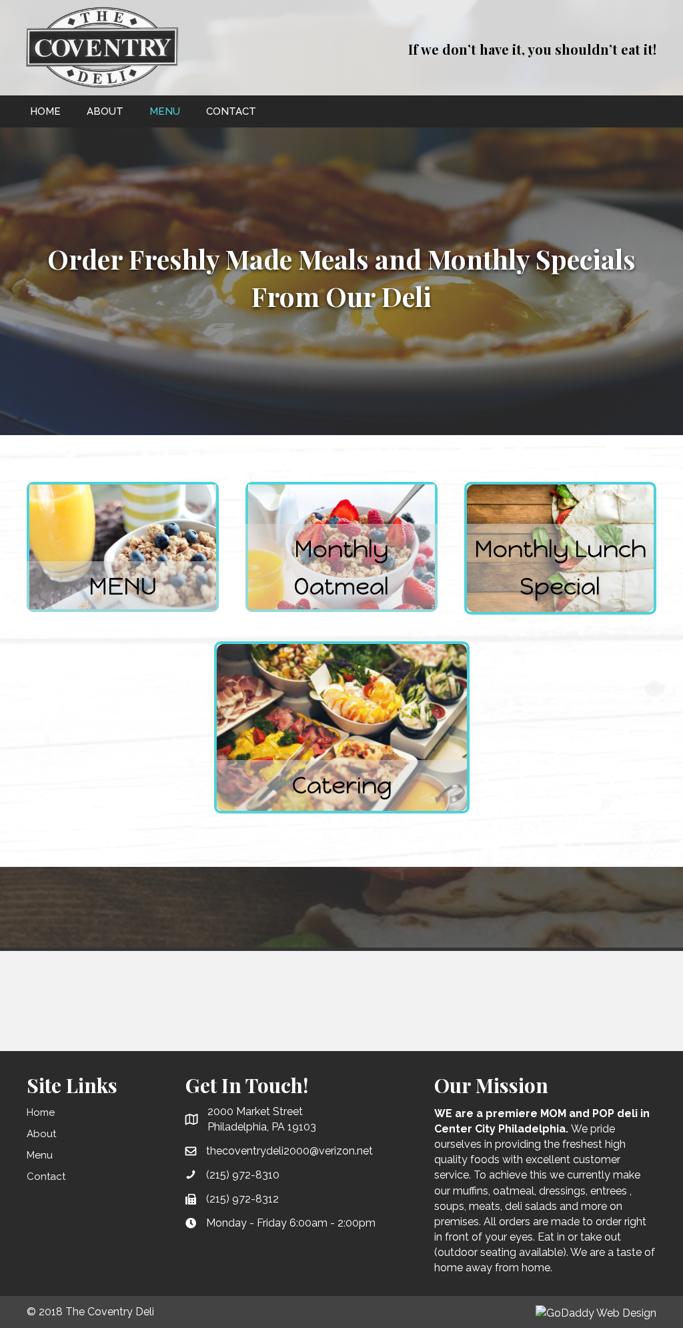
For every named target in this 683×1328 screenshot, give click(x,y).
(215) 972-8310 (242, 1175)
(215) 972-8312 (242, 1199)
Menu (40, 1155)
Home (41, 1112)
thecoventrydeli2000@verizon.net (289, 1150)
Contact (46, 1177)
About (41, 1134)
